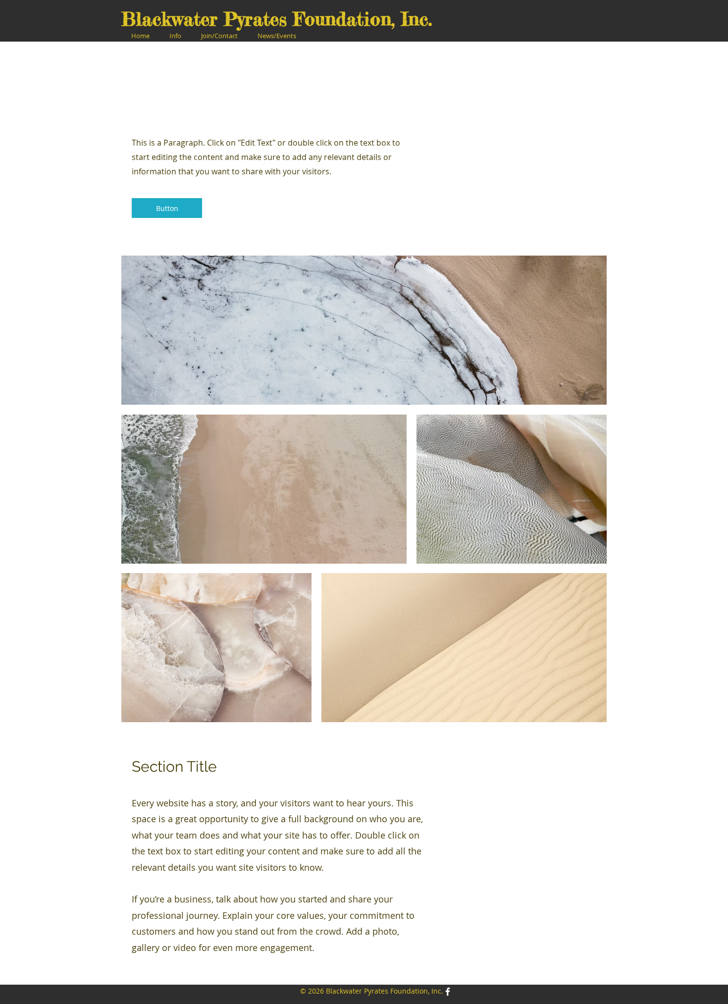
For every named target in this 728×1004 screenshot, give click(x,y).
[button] (175, 36)
